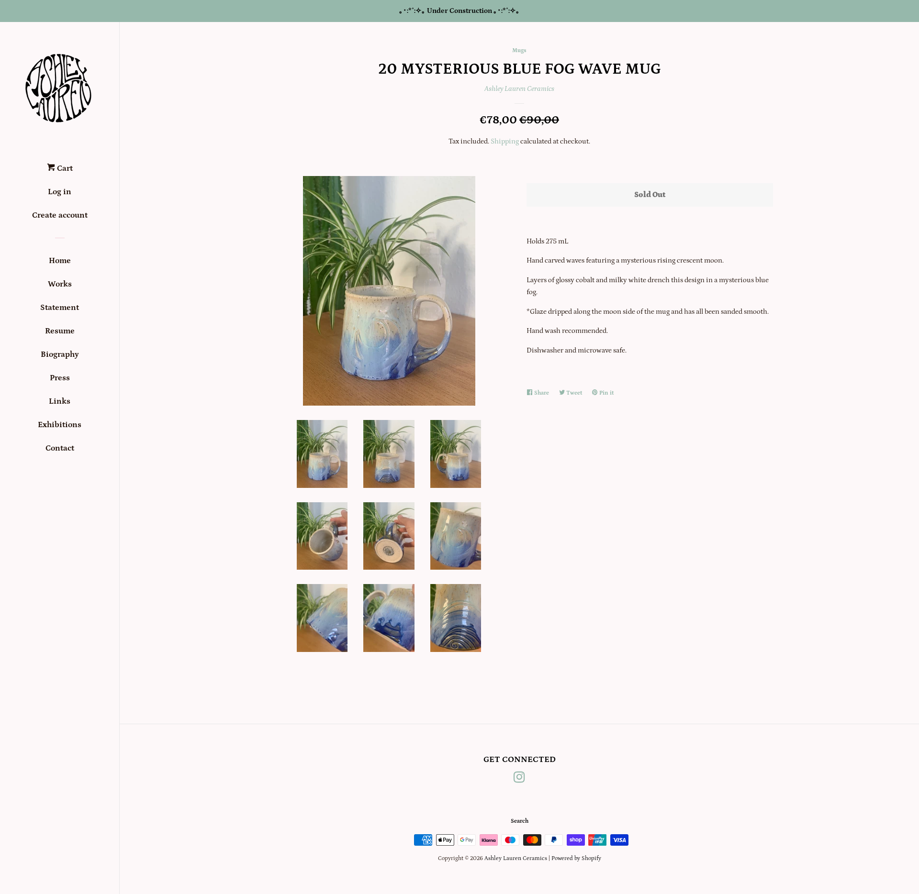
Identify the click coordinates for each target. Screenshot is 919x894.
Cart (64, 168)
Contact (59, 448)
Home (60, 260)
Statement (59, 307)
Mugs (519, 50)
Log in (59, 192)
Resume (60, 331)
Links (59, 401)
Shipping (505, 141)
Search (519, 821)
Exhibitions (59, 425)
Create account (60, 215)
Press (60, 378)
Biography (60, 354)
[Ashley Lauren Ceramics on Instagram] (519, 779)
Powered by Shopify (576, 858)
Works (60, 284)
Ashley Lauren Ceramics (519, 89)
